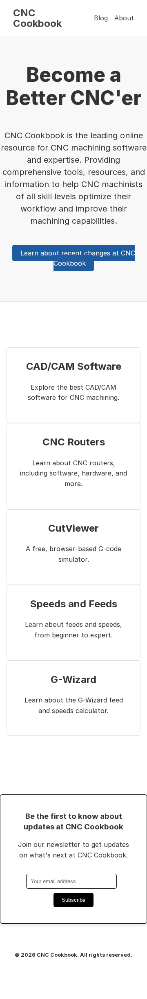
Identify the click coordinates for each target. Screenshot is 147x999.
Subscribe (73, 900)
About (124, 18)
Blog (101, 18)
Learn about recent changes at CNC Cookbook (77, 258)
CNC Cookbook (37, 18)
